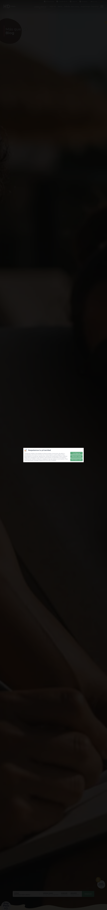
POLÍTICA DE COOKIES (49, 460)
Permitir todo (76, 456)
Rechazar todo (76, 459)
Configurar (76, 453)
